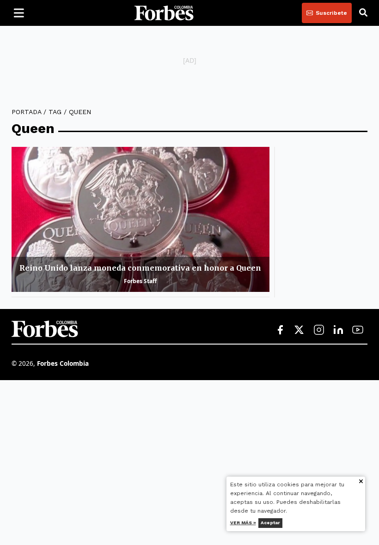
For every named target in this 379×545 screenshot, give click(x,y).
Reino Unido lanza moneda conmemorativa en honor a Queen (140, 267)
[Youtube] (357, 330)
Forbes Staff (140, 281)
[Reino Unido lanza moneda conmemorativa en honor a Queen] (140, 219)
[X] (299, 330)
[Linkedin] (338, 330)
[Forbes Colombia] (164, 13)
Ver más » (243, 522)
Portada (26, 111)
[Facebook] (280, 330)
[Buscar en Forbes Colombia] (363, 13)
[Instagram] (318, 330)
